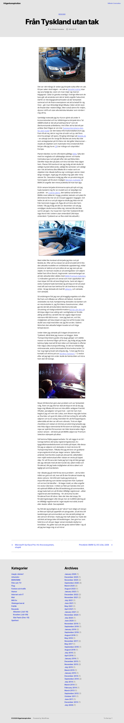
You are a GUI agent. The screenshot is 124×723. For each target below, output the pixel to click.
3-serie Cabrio (54, 192)
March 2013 (69, 690)
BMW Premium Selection (75, 276)
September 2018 (72, 632)
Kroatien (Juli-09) (20, 615)
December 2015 (71, 661)
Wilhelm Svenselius (114, 3)
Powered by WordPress (41, 718)
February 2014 (71, 688)
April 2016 (69, 656)
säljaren (68, 289)
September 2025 (72, 583)
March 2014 (69, 685)
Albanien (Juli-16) (20, 612)
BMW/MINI (62, 14)
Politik (14, 606)
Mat (13, 597)
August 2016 (70, 650)
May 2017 (69, 644)
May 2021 (69, 606)
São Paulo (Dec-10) (21, 618)
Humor (14, 592)
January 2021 (70, 612)
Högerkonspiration (11, 3)
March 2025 (70, 586)
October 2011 (70, 696)
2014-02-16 (72, 29)
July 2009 (69, 705)
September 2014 (72, 679)
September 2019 (72, 626)
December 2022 (71, 594)
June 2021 (69, 603)
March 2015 (69, 670)
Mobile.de (82, 136)
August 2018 (70, 635)
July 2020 (69, 618)
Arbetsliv (15, 577)
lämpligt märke (74, 89)
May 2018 (69, 638)
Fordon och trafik (18, 589)
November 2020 (71, 615)
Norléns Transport (67, 353)
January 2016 (70, 658)
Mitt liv (14, 600)
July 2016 (69, 653)
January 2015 (70, 673)
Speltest (15, 620)
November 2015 (71, 664)
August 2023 (70, 589)
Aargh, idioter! (17, 574)
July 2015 (69, 667)
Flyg (13, 586)
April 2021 (69, 609)
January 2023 (70, 592)
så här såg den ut (77, 309)
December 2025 (71, 577)
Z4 (56, 146)
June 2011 (69, 699)
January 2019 (70, 629)
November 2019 (71, 624)
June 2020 (69, 621)
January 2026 (70, 574)
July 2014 (69, 682)
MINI (75, 154)
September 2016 (72, 647)
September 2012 (72, 693)
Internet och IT (17, 594)
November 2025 (71, 580)
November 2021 (71, 597)
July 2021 (69, 600)
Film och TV (16, 583)
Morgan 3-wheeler (73, 180)
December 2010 (71, 702)
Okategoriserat (17, 603)
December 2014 (71, 676)
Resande (15, 609)
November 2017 (71, 641)
